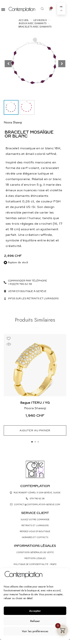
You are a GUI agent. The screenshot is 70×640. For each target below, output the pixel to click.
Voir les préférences (35, 631)
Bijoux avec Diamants (32, 23)
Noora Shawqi (13, 122)
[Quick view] (8, 344)
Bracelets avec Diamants (35, 26)
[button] (3, 9)
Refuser (35, 621)
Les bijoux (40, 20)
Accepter (35, 611)
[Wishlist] (8, 338)
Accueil (24, 20)
